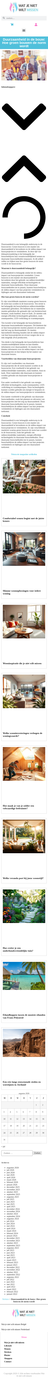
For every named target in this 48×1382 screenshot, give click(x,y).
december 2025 (13, 1187)
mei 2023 (11, 1255)
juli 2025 (10, 1199)
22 (37, 1126)
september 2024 (13, 1216)
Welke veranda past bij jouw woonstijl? (23, 878)
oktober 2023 (12, 1243)
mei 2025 (11, 1204)
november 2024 (13, 1211)
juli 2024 (10, 1221)
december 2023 (13, 1238)
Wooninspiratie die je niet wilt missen (22, 663)
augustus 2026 (13, 1168)
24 (4, 1133)
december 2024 (13, 1209)
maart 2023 (11, 1260)
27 (24, 1133)
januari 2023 (12, 1265)
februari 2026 (12, 1182)
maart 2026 (11, 1180)
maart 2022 (11, 1289)
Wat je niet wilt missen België (13, 1324)
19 (17, 1126)
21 (30, 1126)
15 (37, 1119)
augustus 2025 (13, 1197)
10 (4, 1119)
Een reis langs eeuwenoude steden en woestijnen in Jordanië (22, 1083)
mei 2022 (11, 1284)
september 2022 (13, 1274)
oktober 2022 (12, 1272)
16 (43, 1119)
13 (24, 1119)
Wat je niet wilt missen (14, 1342)
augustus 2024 (13, 1219)
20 (24, 1126)
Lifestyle (8, 1346)
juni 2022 (11, 1282)
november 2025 (13, 1189)
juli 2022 (10, 1279)
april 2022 (11, 1287)
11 (11, 1119)
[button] (24, 30)
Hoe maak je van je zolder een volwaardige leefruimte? (18, 807)
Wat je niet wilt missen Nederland (15, 1329)
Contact (7, 1361)
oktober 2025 (12, 1192)
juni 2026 (11, 1172)
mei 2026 (11, 1175)
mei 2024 (11, 1226)
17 (4, 1126)
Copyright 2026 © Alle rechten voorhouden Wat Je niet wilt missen (24, 1374)
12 (17, 1119)
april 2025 (11, 1206)
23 (43, 1126)
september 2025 (13, 1194)
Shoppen (8, 1358)
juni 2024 (11, 1223)
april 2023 (11, 1257)
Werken (5, 1299)
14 (30, 1119)
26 (17, 1133)
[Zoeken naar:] (17, 1153)
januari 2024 (12, 1236)
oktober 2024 (12, 1214)
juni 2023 (11, 1253)
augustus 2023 (13, 1248)
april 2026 (11, 1177)
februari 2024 (12, 1233)
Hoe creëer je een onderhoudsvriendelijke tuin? (18, 949)
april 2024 (11, 1228)
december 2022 (13, 1267)
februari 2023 (12, 1262)
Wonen (7, 1349)
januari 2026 (12, 1185)
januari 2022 (12, 1294)
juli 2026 (10, 1170)
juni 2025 (11, 1202)
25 (11, 1133)
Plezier (7, 1355)
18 (11, 1126)
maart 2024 (11, 1231)
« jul (3, 1146)
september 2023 (13, 1245)
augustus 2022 (13, 1277)
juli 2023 (10, 1250)
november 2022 (13, 1270)
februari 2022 (12, 1292)
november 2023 (13, 1240)
